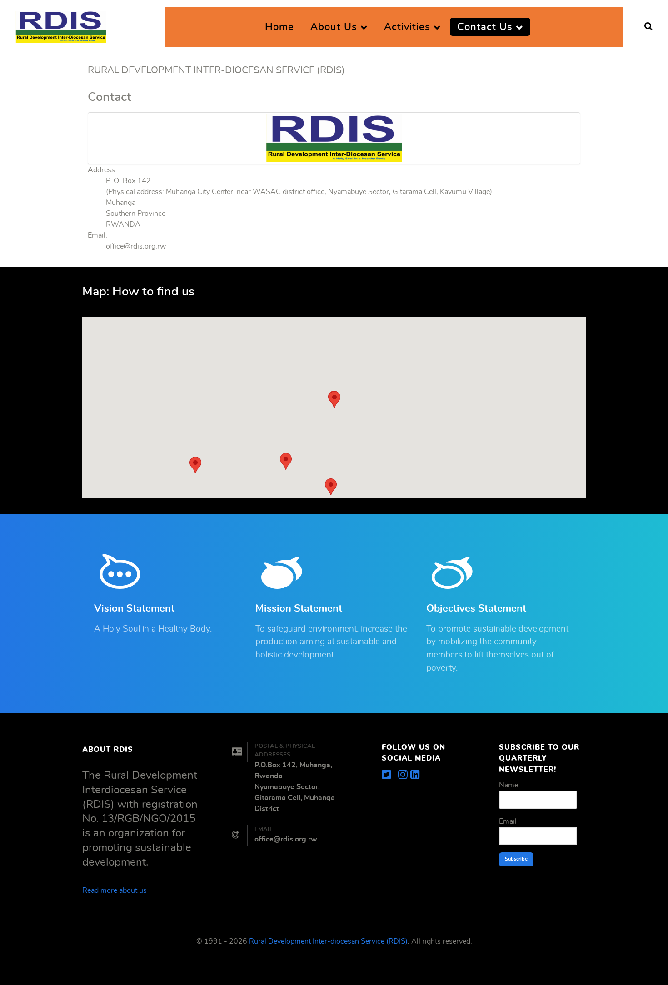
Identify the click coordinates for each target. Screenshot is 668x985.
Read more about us (114, 890)
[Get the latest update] (390, 775)
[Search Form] (648, 26)
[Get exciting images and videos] (404, 775)
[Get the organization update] (415, 775)
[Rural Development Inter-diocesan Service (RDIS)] (60, 24)
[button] (331, 486)
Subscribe (516, 858)
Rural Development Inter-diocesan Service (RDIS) (328, 941)
